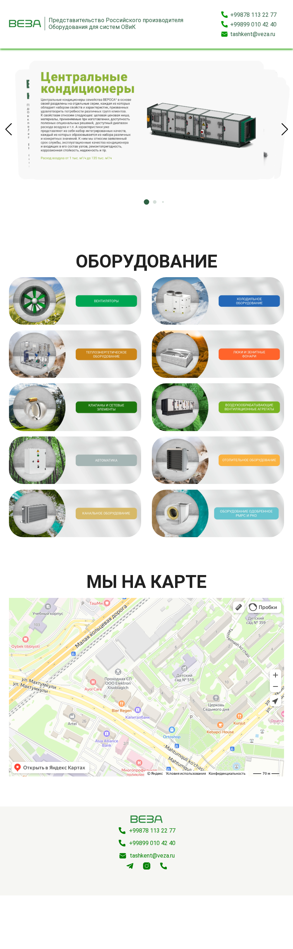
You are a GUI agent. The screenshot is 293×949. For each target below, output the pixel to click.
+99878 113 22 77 (253, 14)
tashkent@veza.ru (252, 34)
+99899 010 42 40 (253, 24)
